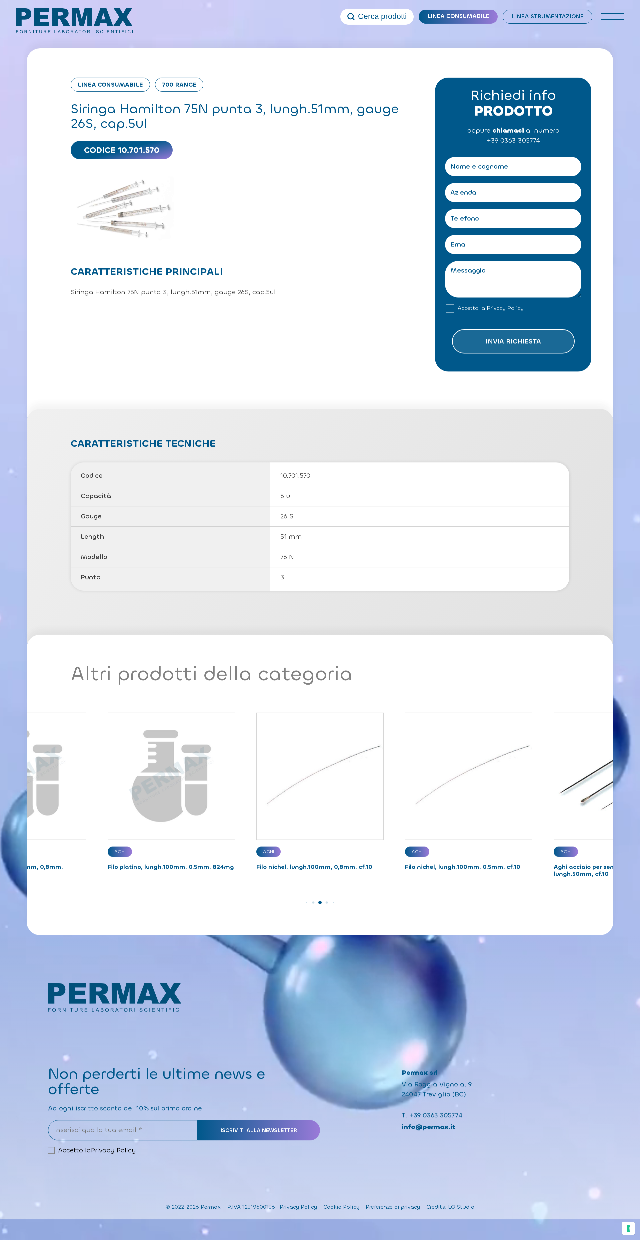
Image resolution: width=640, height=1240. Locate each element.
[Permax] (74, 20)
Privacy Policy (505, 308)
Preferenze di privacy (393, 1206)
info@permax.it (429, 1126)
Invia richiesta (513, 341)
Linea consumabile (458, 16)
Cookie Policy (341, 1206)
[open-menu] (612, 16)
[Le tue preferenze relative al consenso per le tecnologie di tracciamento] (628, 1228)
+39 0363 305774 (513, 140)
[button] (306, 902)
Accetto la (491, 308)
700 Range (179, 85)
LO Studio (461, 1206)
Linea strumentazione (548, 16)
